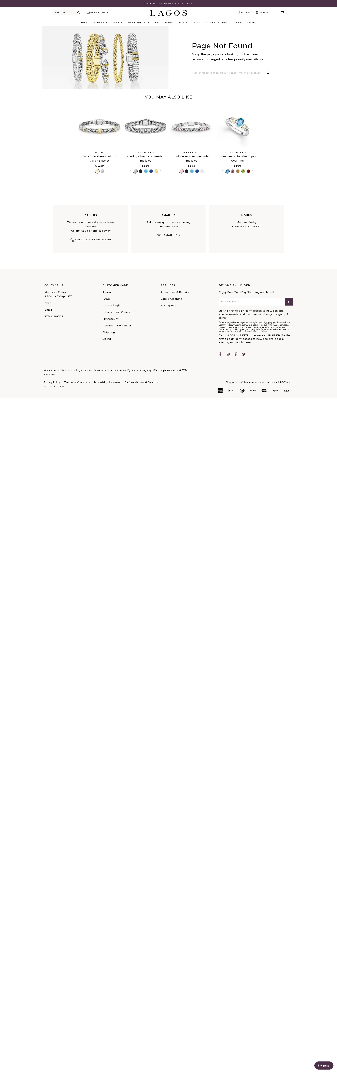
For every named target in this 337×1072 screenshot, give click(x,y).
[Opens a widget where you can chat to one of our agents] (323, 1065)
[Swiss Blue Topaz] (227, 171)
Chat (47, 303)
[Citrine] (237, 171)
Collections (216, 22)
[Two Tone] (97, 171)
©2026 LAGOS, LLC (55, 386)
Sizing (107, 338)
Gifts (237, 22)
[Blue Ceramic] (145, 171)
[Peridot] (243, 171)
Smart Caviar (189, 22)
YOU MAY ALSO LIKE (168, 97)
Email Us (171, 235)
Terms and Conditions (77, 382)
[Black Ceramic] (140, 171)
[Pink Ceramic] (181, 171)
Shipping (109, 332)
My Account (110, 318)
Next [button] (160, 171)
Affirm (107, 292)
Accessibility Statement (107, 382)
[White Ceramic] (202, 171)
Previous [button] (73, 143)
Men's (117, 22)
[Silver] (102, 171)
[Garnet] (248, 171)
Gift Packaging (112, 305)
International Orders (116, 312)
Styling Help (169, 305)
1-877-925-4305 (93, 239)
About (252, 22)
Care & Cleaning (171, 298)
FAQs (106, 298)
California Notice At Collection (142, 382)
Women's (100, 22)
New (83, 22)
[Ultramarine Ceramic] (151, 171)
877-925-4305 (53, 316)
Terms (233, 331)
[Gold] (156, 171)
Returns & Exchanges (117, 325)
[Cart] (281, 12)
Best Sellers (138, 22)
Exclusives (164, 22)
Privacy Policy (260, 331)
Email (48, 309)
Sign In (263, 12)
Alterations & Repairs (175, 292)
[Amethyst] (232, 171)
